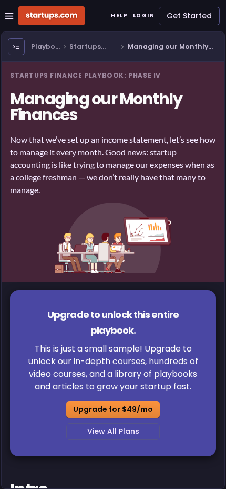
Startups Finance (85, 47)
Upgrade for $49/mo (113, 409)
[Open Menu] (16, 46)
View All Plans (113, 431)
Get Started (189, 15)
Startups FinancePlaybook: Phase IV (85, 75)
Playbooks (45, 47)
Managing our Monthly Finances (168, 47)
